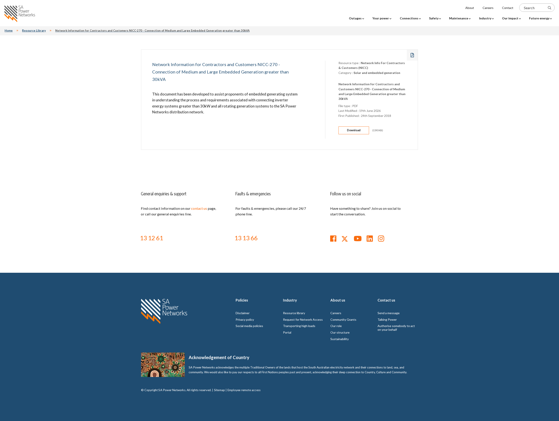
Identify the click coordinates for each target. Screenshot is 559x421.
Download (354, 130)
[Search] (549, 8)
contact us (199, 208)
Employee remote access (244, 390)
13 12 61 (151, 238)
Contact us (386, 300)
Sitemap (219, 390)
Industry (290, 300)
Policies (242, 300)
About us (337, 300)
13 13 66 (246, 238)
